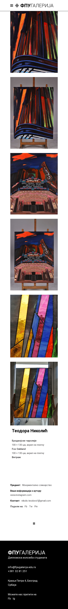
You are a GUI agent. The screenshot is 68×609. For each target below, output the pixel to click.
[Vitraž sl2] (34, 393)
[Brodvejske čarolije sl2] (34, 113)
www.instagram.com (20, 495)
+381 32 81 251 (17, 571)
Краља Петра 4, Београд (22, 580)
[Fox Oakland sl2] (34, 254)
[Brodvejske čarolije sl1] (34, 42)
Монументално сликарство (37, 485)
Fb (9, 598)
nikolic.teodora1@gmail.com (36, 500)
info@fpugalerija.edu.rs (22, 567)
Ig (14, 598)
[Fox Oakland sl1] (34, 183)
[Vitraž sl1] (34, 326)
